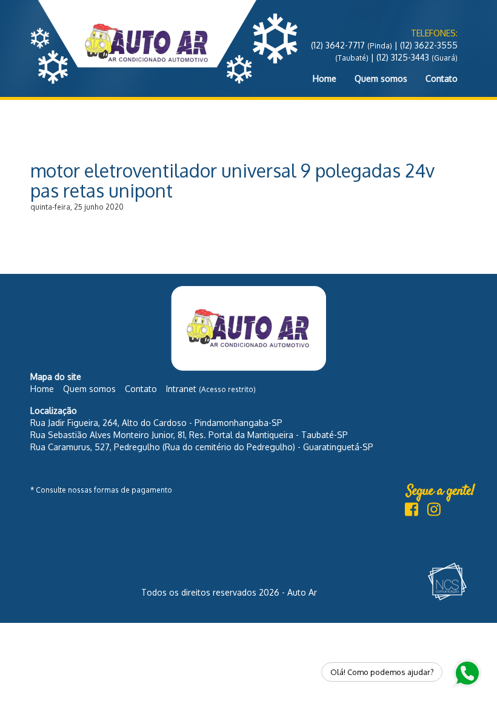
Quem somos (381, 78)
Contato (441, 78)
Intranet (211, 389)
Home (324, 78)
